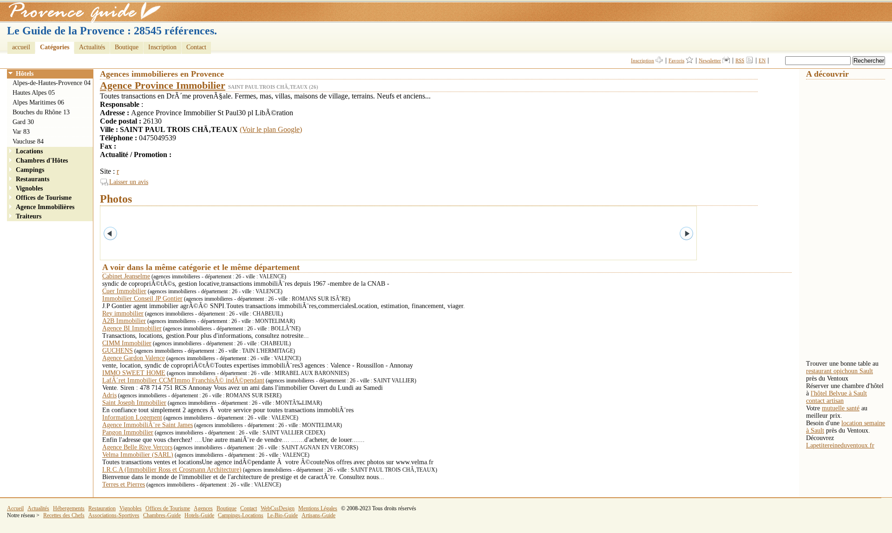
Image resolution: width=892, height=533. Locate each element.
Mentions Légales (317, 508)
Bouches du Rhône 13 (41, 112)
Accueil (15, 508)
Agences (203, 508)
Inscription (162, 47)
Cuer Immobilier (124, 291)
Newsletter (710, 60)
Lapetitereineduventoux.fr (840, 445)
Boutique (126, 47)
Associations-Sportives (113, 515)
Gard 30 (23, 121)
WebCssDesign (278, 508)
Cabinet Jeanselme (126, 276)
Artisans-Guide (318, 515)
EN (762, 60)
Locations (29, 151)
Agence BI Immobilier (132, 328)
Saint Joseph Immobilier (134, 402)
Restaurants (32, 179)
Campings (30, 169)
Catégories (54, 47)
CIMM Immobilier (126, 343)
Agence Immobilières (45, 207)
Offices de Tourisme (44, 197)
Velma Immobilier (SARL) (137, 454)
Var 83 (21, 131)
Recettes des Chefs (64, 515)
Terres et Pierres (123, 484)
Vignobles (29, 188)
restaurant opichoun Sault (839, 371)
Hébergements (69, 508)
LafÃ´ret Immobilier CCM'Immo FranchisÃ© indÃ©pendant (183, 380)
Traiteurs (28, 216)
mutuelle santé (840, 408)
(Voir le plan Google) (271, 129)
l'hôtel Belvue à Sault (839, 393)
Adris (109, 395)
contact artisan (825, 400)
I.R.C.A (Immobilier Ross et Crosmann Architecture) (172, 469)
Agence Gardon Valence (133, 358)
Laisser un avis (128, 181)
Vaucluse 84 (28, 141)
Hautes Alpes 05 (34, 92)
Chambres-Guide (162, 515)
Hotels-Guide (199, 515)
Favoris (676, 60)
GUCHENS (117, 350)
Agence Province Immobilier (162, 85)
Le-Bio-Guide (282, 515)
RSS (739, 60)
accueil (21, 47)
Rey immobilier (123, 313)
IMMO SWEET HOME (133, 372)
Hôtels (24, 73)
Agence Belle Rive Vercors (137, 447)
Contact (196, 47)
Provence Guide (81, 11)
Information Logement (132, 417)
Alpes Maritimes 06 (38, 102)
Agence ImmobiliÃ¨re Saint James (147, 424)
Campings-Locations (240, 515)
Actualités (92, 47)
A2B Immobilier (124, 320)
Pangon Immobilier (127, 432)
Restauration (102, 508)
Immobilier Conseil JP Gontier (142, 298)
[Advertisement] (843, 218)
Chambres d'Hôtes (42, 160)
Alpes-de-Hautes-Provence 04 (52, 82)
